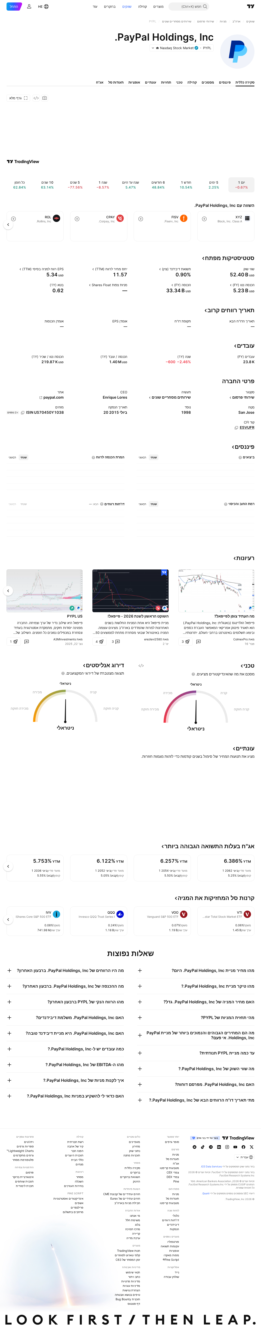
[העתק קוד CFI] (236, 428)
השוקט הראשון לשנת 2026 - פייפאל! (138, 616)
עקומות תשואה (170, 1246)
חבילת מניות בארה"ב (127, 1203)
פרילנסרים (77, 1207)
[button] (150, 6)
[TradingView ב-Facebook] (243, 1147)
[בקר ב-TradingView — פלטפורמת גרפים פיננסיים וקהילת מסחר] (23, 161)
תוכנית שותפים (24, 1181)
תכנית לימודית (25, 1186)
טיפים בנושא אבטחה (127, 1294)
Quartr (206, 1193)
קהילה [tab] (192, 82)
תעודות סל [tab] (116, 82)
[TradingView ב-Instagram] (227, 1147)
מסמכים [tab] (208, 82)
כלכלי (176, 1215)
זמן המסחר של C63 (128, 1259)
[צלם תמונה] (44, 98)
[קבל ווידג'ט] (36, 98)
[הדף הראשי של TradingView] (250, 6)
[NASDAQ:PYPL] (250, 608)
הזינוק (136, 1181)
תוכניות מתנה (131, 1155)
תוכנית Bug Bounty (128, 1299)
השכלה (79, 1181)
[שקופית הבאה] (8, 591)
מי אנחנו (135, 1215)
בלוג (137, 1224)
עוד (95, 6)
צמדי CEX (173, 1172)
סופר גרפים (172, 1142)
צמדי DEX (173, 1177)
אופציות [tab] (134, 82)
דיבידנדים (173, 1224)
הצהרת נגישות (131, 1290)
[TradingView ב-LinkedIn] (219, 1147)
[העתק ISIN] (22, 413)
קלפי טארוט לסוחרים (127, 1255)
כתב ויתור (134, 1276)
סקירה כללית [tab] (245, 82)
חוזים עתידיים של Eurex (125, 1198)
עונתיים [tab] (150, 82)
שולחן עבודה (171, 1276)
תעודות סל (172, 1159)
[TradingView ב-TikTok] (203, 1147)
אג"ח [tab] (99, 82)
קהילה (142, 6)
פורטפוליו (173, 1241)
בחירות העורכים (73, 1186)
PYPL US (75, 616)
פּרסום (30, 1172)
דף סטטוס (134, 1303)
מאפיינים (134, 1142)
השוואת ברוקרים (130, 1177)
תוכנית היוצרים (74, 1155)
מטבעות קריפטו (169, 1168)
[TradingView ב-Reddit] (194, 1147)
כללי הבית (77, 1159)
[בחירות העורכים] (164, 572)
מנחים (79, 1164)
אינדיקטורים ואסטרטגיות (68, 1198)
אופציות (174, 1250)
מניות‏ (175, 1154)
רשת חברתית (75, 1142)
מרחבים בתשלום (73, 1212)
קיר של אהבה (75, 1146)
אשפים (79, 1203)
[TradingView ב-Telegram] (211, 1147)
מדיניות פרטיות (130, 1281)
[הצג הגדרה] (241, 269)
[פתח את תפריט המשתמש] (29, 6)
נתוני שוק (134, 1151)
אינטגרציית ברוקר (23, 1177)
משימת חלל (133, 1220)
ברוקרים (110, 6)
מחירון (136, 1146)
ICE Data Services (211, 1166)
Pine (176, 1181)
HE (40, 6)
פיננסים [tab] (225, 82)
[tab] (153, 457)
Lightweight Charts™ (20, 1151)
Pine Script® (171, 1259)
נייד (177, 1272)
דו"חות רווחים (170, 1220)
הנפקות (174, 1229)
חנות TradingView (128, 1250)
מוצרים (158, 6)
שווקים (127, 6)
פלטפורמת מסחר (23, 1159)
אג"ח (176, 1163)
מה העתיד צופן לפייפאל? (234, 616)
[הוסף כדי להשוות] (204, 218)
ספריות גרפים (25, 1146)
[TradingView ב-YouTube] (235, 1147)
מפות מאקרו (171, 1255)
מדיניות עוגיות (131, 1285)
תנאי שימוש (133, 1272)
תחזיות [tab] (166, 82)
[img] (157, 48)
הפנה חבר (77, 1151)
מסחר (79, 1177)
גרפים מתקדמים (23, 1155)
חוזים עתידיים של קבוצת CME (121, 1194)
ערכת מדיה (133, 1238)
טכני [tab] (179, 82)
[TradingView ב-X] (251, 1147)
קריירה (136, 1233)
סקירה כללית (132, 1168)
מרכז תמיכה (132, 1229)
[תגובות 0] (198, 641)
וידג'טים (29, 1142)
